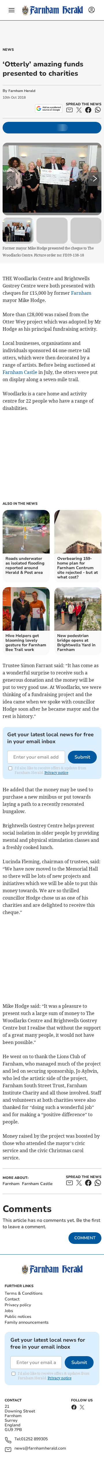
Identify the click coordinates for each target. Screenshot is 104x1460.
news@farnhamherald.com (40, 1448)
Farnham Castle (20, 372)
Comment (85, 1238)
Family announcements (27, 1322)
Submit (82, 757)
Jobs (9, 1311)
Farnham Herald (21, 90)
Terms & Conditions (23, 1293)
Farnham (81, 293)
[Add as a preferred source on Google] (48, 108)
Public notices (18, 1316)
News (8, 49)
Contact (12, 1299)
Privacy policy (18, 1305)
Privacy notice (56, 772)
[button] (11, 10)
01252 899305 (34, 1439)
